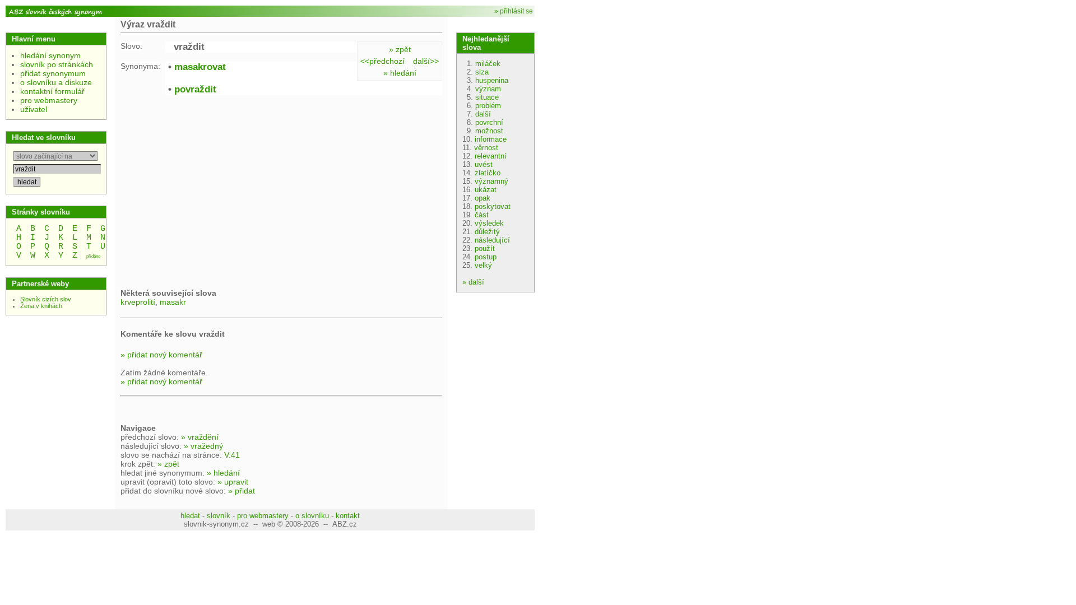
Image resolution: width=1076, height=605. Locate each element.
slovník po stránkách (56, 64)
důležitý (487, 231)
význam (488, 89)
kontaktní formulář (52, 91)
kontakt (348, 515)
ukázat (486, 189)
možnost (489, 131)
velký (483, 265)
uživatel (33, 109)
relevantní (491, 156)
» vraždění (200, 436)
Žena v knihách (41, 305)
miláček (487, 63)
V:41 (232, 454)
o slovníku (312, 515)
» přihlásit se (513, 11)
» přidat (241, 490)
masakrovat (200, 67)
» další (473, 282)
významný (491, 181)
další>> (426, 61)
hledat (190, 515)
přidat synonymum (53, 73)
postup (486, 257)
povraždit (195, 89)
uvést (484, 164)
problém (488, 105)
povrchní (489, 122)
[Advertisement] (214, 190)
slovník (218, 515)
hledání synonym (50, 55)
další (483, 114)
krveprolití (137, 301)
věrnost (486, 147)
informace (491, 139)
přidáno (93, 256)
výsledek (489, 223)
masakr (173, 301)
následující (492, 240)
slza (482, 72)
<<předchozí (382, 61)
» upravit (232, 481)
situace (487, 97)
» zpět (400, 49)
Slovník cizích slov (45, 299)
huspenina (491, 80)
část (482, 215)
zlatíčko (487, 173)
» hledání (399, 72)
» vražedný (203, 445)
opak (482, 198)
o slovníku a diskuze (56, 82)
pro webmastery (48, 100)
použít (485, 248)
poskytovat (493, 206)
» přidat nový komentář (161, 354)
